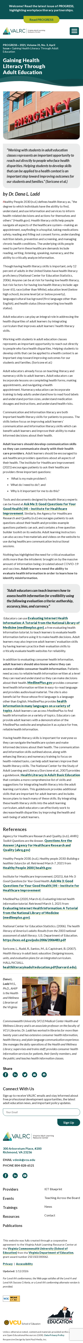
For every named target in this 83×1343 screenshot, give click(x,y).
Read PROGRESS (41, 19)
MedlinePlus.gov (39, 682)
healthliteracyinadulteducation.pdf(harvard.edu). (40, 967)
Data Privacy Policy (54, 1335)
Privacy (8, 1264)
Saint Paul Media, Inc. (36, 1339)
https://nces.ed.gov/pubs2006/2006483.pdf (34, 940)
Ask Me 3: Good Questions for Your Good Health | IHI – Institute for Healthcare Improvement (39, 508)
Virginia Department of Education (51, 1252)
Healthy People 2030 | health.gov (27, 868)
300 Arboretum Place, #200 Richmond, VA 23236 (22, 1150)
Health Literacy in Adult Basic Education (50, 775)
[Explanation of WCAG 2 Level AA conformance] (11, 1298)
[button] (74, 31)
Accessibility (24, 1264)
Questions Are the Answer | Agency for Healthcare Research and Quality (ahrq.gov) (37, 845)
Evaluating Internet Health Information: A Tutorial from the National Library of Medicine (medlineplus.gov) (41, 622)
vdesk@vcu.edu (24, 1160)
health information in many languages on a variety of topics (36, 705)
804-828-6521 (24, 1165)
